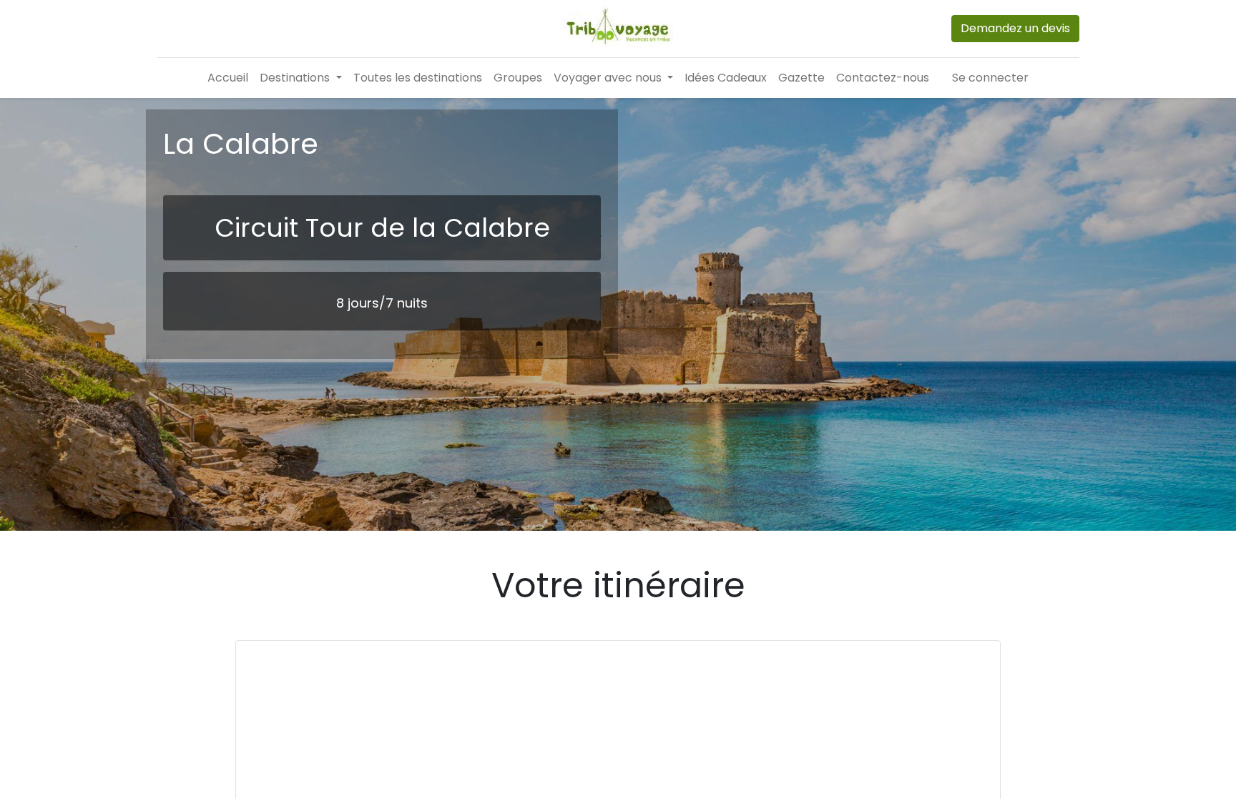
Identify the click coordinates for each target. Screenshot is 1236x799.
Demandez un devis (1015, 28)
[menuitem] (228, 78)
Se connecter (990, 77)
